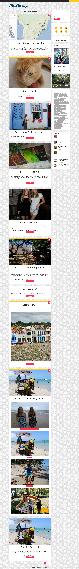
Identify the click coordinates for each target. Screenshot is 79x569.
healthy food (56, 104)
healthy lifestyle (60, 106)
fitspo (66, 103)
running (60, 118)
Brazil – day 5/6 (30, 285)
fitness (57, 101)
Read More (30, 52)
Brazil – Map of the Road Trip (30, 43)
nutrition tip (64, 115)
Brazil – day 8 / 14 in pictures (30, 128)
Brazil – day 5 (30, 300)
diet (65, 96)
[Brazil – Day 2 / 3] (30, 527)
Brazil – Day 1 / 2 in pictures (29, 394)
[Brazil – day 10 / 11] (30, 200)
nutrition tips (56, 117)
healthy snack (58, 107)
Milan (63, 112)
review (55, 118)
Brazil (60, 94)
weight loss (63, 123)
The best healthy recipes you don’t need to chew (63, 160)
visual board (56, 123)
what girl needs (58, 125)
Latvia (55, 110)
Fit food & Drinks (59, 100)
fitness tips (64, 101)
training (57, 120)
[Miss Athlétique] (19, 6)
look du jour (57, 112)
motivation (63, 113)
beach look (61, 93)
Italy (64, 109)
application (56, 93)
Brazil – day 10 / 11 (30, 218)
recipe (62, 117)
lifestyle (59, 110)
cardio (55, 96)
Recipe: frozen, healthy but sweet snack (62, 142)
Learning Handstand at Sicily (59, 155)
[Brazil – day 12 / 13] (30, 152)
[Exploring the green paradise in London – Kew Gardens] (61, 81)
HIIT (65, 107)
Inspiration (58, 109)
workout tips (57, 128)
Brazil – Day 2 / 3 (30, 543)
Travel (63, 120)
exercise (56, 98)
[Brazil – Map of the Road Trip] (30, 27)
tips (67, 118)
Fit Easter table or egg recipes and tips (62, 151)
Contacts (15, 0)
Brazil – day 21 (29, 86)
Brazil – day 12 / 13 (30, 167)
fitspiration (61, 103)
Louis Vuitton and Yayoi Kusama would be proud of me (62, 136)
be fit (65, 93)
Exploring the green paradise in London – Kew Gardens (61, 86)
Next (49, 558)
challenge (60, 96)
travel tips (58, 122)
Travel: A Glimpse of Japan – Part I (63, 147)
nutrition (56, 115)
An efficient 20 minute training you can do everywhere (63, 165)
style (64, 118)
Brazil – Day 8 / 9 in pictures (30, 263)
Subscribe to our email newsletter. (60, 14)
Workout (58, 126)
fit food (62, 98)
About (10, 0)
